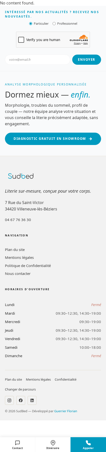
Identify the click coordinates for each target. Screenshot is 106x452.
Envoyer (86, 59)
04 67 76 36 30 (18, 219)
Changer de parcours (20, 389)
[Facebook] (20, 400)
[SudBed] (21, 176)
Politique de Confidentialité (28, 265)
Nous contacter (18, 273)
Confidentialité (65, 379)
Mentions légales (19, 257)
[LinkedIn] (32, 400)
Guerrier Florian (65, 411)
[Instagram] (9, 400)
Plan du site (15, 249)
